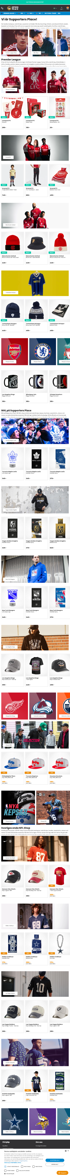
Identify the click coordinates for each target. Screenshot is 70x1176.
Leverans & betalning (8, 1148)
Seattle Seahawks (10, 1063)
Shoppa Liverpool (10, 89)
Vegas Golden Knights (11, 510)
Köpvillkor (5, 1146)
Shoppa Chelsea (38, 362)
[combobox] (66, 1151)
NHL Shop (36, 53)
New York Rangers (10, 579)
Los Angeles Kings (10, 647)
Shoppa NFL (44, 821)
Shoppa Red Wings (10, 716)
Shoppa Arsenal (10, 362)
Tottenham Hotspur (11, 292)
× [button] (68, 1150)
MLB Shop (64, 53)
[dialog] (35, 1162)
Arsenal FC (8, 157)
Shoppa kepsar (9, 821)
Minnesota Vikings (38, 1132)
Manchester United (10, 225)
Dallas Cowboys (10, 926)
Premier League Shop (11, 53)
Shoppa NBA (9, 745)
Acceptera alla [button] (55, 1160)
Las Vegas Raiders (10, 993)
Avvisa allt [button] (54, 1164)
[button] (24, 1162)
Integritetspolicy (23, 1161)
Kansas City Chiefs (10, 858)
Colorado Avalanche (39, 716)
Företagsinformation (41, 1146)
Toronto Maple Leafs (11, 440)
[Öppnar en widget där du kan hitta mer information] (62, 1173)
